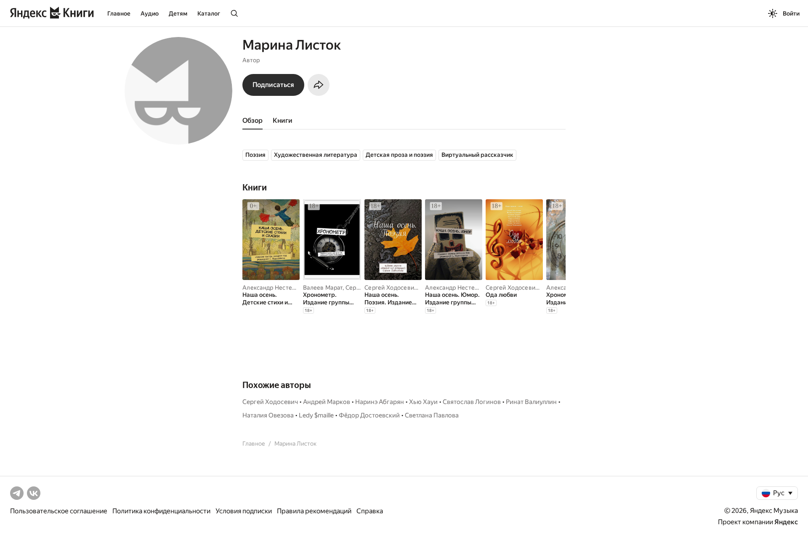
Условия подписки (243, 511)
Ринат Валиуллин (531, 402)
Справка (369, 511)
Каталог (208, 13)
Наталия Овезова (268, 415)
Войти (791, 13)
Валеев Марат (323, 287)
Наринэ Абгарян (379, 402)
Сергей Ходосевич (390, 287)
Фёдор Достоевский (369, 415)
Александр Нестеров (272, 287)
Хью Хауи (423, 402)
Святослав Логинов (472, 402)
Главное (118, 13)
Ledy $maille (316, 415)
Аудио (150, 13)
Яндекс (786, 522)
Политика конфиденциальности (161, 511)
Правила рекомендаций (314, 511)
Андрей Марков (326, 402)
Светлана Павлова (432, 415)
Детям (178, 13)
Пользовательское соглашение (58, 511)
